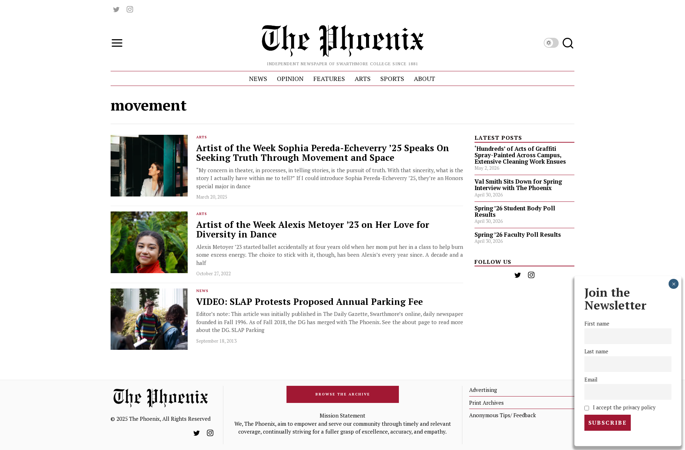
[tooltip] (116, 9)
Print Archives (486, 402)
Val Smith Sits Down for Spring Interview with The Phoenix (518, 184)
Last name (596, 351)
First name (596, 324)
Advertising (483, 389)
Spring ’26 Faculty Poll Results (518, 234)
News (202, 290)
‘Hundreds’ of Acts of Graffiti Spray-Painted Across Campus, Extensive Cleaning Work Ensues (520, 155)
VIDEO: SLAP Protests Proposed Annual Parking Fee (309, 302)
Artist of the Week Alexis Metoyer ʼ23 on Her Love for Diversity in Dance (312, 229)
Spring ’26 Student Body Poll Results (515, 211)
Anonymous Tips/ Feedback (502, 415)
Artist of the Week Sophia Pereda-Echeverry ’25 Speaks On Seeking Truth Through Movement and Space (322, 153)
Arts (201, 137)
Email (591, 379)
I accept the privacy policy (623, 407)
